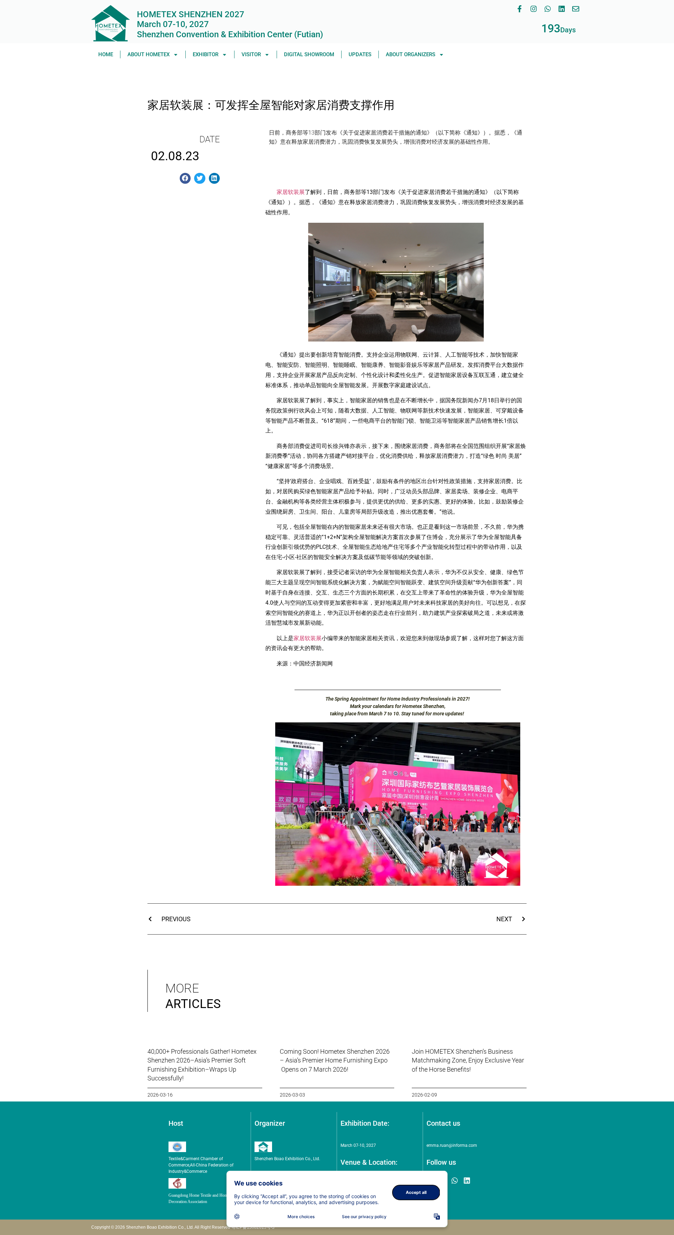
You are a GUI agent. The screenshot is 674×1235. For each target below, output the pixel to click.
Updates (360, 54)
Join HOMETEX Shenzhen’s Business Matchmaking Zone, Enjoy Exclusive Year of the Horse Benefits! (468, 1060)
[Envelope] (576, 9)
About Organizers (410, 54)
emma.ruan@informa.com (452, 1145)
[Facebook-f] (520, 9)
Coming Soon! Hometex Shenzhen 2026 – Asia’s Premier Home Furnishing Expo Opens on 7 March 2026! (335, 1060)
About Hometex (148, 54)
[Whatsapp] (548, 9)
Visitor (251, 54)
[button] (185, 178)
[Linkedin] (562, 9)
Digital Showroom (309, 54)
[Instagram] (534, 9)
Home (105, 54)
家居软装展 (291, 192)
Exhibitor (205, 54)
